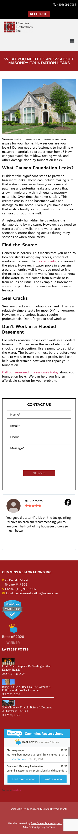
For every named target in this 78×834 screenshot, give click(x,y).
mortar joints (46, 261)
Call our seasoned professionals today (30, 372)
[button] (72, 41)
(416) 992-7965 (66, 4)
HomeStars (16, 790)
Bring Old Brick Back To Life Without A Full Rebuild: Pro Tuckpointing (26, 688)
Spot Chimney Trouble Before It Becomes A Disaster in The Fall (27, 709)
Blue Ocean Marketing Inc (46, 823)
